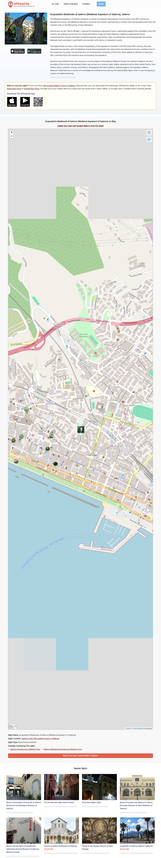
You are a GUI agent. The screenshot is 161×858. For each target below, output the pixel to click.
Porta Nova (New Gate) (91, 802)
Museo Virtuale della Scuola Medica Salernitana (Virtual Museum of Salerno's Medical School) (22, 849)
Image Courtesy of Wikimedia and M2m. (63, 77)
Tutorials (86, 4)
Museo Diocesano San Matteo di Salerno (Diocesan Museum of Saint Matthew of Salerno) (136, 805)
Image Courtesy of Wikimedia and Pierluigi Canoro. (22, 856)
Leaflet (128, 728)
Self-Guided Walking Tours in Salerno (59, 85)
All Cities (55, 4)
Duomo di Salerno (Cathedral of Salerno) (60, 846)
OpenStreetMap (138, 728)
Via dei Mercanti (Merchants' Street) (59, 802)
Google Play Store (31, 88)
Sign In (101, 4)
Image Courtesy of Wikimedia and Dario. (95, 806)
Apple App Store (14, 88)
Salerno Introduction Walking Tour (25, 749)
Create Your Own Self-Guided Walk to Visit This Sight (80, 126)
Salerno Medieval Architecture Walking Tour (63, 749)
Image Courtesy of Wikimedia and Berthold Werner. (60, 853)
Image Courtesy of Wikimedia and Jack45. (95, 853)
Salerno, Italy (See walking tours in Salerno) (40, 738)
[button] (80, 429)
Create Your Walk (71, 4)
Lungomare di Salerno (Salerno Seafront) (136, 846)
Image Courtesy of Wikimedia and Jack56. (19, 812)
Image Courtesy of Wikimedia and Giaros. (133, 812)
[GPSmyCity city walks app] (21, 4)
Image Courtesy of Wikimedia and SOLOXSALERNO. (60, 806)
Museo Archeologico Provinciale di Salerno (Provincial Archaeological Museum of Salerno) (23, 805)
